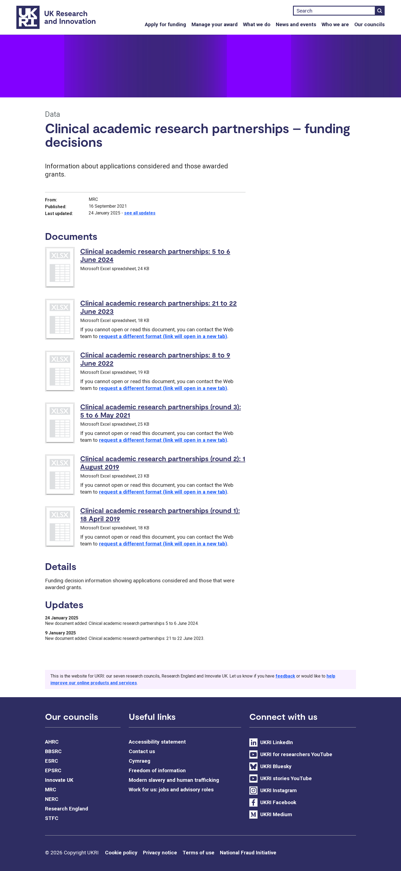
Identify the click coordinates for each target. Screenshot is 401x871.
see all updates (139, 213)
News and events (296, 24)
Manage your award (214, 24)
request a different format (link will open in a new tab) (163, 336)
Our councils (369, 24)
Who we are (335, 24)
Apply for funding (165, 24)
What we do (256, 24)
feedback (285, 676)
